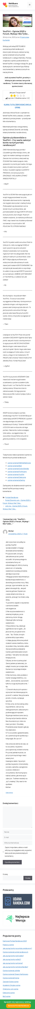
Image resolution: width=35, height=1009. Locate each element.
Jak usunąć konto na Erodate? (13, 956)
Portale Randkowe (11, 497)
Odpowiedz (9, 792)
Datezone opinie (9, 993)
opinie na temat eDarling (16, 480)
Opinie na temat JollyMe (11, 971)
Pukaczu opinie (8, 945)
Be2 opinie (6, 996)
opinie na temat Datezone (17, 477)
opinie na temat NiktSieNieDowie (19, 463)
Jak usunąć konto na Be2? (12, 959)
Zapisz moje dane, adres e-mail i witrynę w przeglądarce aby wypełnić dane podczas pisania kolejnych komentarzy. (18, 851)
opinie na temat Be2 (15, 466)
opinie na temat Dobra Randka (18, 469)
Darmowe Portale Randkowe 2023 (15, 941)
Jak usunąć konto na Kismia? (13, 963)
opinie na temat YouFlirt (16, 474)
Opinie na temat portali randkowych (15, 952)
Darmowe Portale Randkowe (18, 1006)
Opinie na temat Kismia (11, 978)
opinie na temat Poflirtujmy (17, 472)
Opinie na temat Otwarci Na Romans (15, 974)
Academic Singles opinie (11, 985)
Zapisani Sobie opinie (10, 982)
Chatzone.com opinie (10, 989)
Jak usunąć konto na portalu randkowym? (17, 948)
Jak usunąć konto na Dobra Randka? (15, 967)
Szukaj (5, 874)
